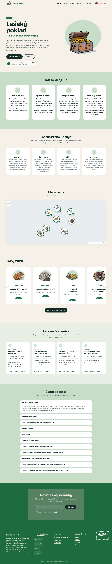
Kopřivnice (38, 539)
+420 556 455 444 (64, 371)
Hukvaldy (37, 553)
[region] (56, 222)
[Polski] (105, 3)
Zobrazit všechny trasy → (56, 310)
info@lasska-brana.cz (61, 537)
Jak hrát (65, 3)
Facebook (57, 540)
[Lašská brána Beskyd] (102, 535)
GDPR (55, 512)
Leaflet (91, 243)
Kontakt (78, 3)
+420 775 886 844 (90, 371)
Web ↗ (23, 371)
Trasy (59, 3)
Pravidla (77, 542)
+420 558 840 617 (39, 371)
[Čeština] (96, 3)
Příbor (36, 548)
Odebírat (71, 507)
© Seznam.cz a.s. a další (99, 243)
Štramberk (38, 544)
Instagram (57, 542)
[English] (101, 3)
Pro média (78, 545)
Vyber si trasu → (14, 56)
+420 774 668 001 (14, 371)
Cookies (77, 539)
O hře (72, 3)
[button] (56, 219)
